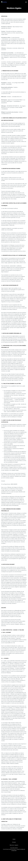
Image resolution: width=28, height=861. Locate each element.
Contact (14, 842)
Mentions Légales (14, 845)
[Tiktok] (19, 854)
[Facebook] (8, 854)
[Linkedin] (16, 854)
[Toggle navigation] (22, 2)
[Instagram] (12, 854)
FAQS (14, 839)
